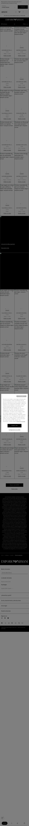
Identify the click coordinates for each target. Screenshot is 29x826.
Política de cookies (21, 421)
